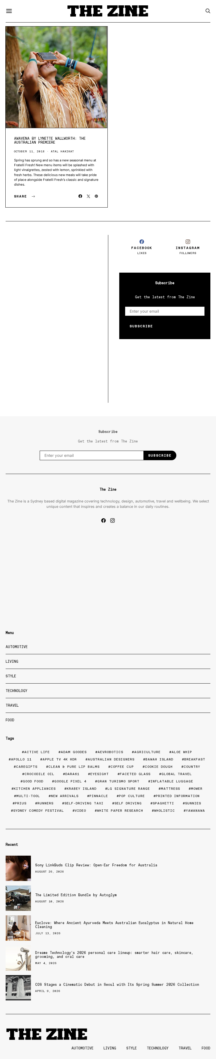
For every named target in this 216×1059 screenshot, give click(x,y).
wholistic (164, 811)
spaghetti (163, 803)
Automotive (17, 647)
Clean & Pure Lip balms (74, 767)
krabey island (81, 789)
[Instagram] (112, 520)
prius (20, 803)
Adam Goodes (74, 752)
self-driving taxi (84, 803)
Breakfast (194, 759)
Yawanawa (195, 811)
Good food (33, 781)
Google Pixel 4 (70, 781)
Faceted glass (135, 774)
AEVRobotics (110, 752)
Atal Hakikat (62, 151)
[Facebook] (103, 520)
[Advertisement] (51, 270)
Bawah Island (159, 759)
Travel (12, 705)
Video (80, 811)
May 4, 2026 (46, 963)
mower (196, 789)
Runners (45, 803)
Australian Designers (111, 759)
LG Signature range (128, 789)
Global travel (176, 774)
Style (11, 676)
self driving (128, 803)
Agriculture (147, 752)
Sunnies (193, 803)
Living (12, 661)
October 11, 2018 (29, 151)
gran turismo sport (118, 781)
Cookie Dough (159, 767)
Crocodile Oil (39, 774)
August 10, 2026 (49, 901)
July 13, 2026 (48, 933)
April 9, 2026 (47, 991)
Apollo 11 (21, 759)
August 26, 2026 (49, 871)
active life (37, 752)
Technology (16, 691)
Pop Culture (132, 796)
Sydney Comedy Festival (38, 811)
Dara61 (72, 774)
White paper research (120, 811)
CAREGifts (26, 767)
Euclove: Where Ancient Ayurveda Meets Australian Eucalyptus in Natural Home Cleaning (114, 925)
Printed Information (178, 796)
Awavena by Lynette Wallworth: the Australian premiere (50, 140)
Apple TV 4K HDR (59, 759)
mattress (170, 789)
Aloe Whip (182, 752)
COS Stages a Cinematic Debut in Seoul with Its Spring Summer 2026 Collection (117, 984)
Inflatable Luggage (171, 781)
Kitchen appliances (35, 789)
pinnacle (98, 796)
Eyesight (99, 774)
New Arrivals (64, 796)
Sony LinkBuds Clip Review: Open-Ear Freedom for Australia (96, 865)
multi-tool (28, 796)
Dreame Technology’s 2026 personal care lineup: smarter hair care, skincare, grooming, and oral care (114, 955)
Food (10, 720)
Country (192, 767)
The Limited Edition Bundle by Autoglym (76, 895)
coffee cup (122, 767)
